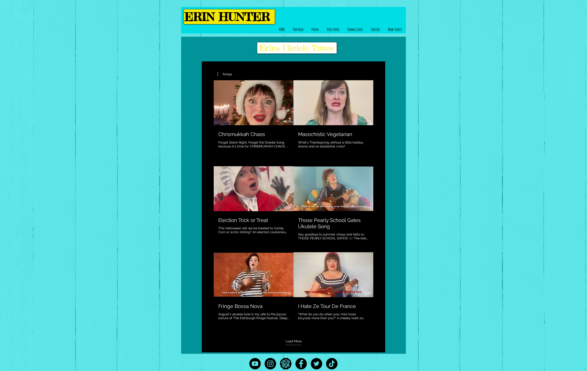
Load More (293, 341)
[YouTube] (255, 363)
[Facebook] (301, 363)
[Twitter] (316, 363)
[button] (298, 29)
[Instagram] (270, 363)
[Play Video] (253, 102)
